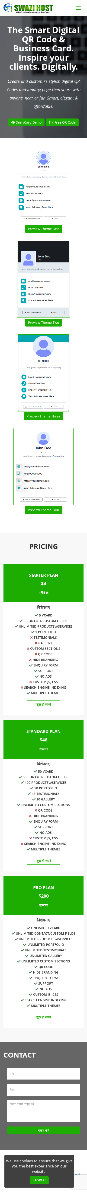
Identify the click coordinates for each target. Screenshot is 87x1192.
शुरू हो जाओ (43, 704)
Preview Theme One (43, 229)
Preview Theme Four (43, 510)
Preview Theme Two (43, 322)
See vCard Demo (28, 122)
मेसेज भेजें (43, 1130)
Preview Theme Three (43, 416)
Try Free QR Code (62, 122)
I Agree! (39, 1180)
